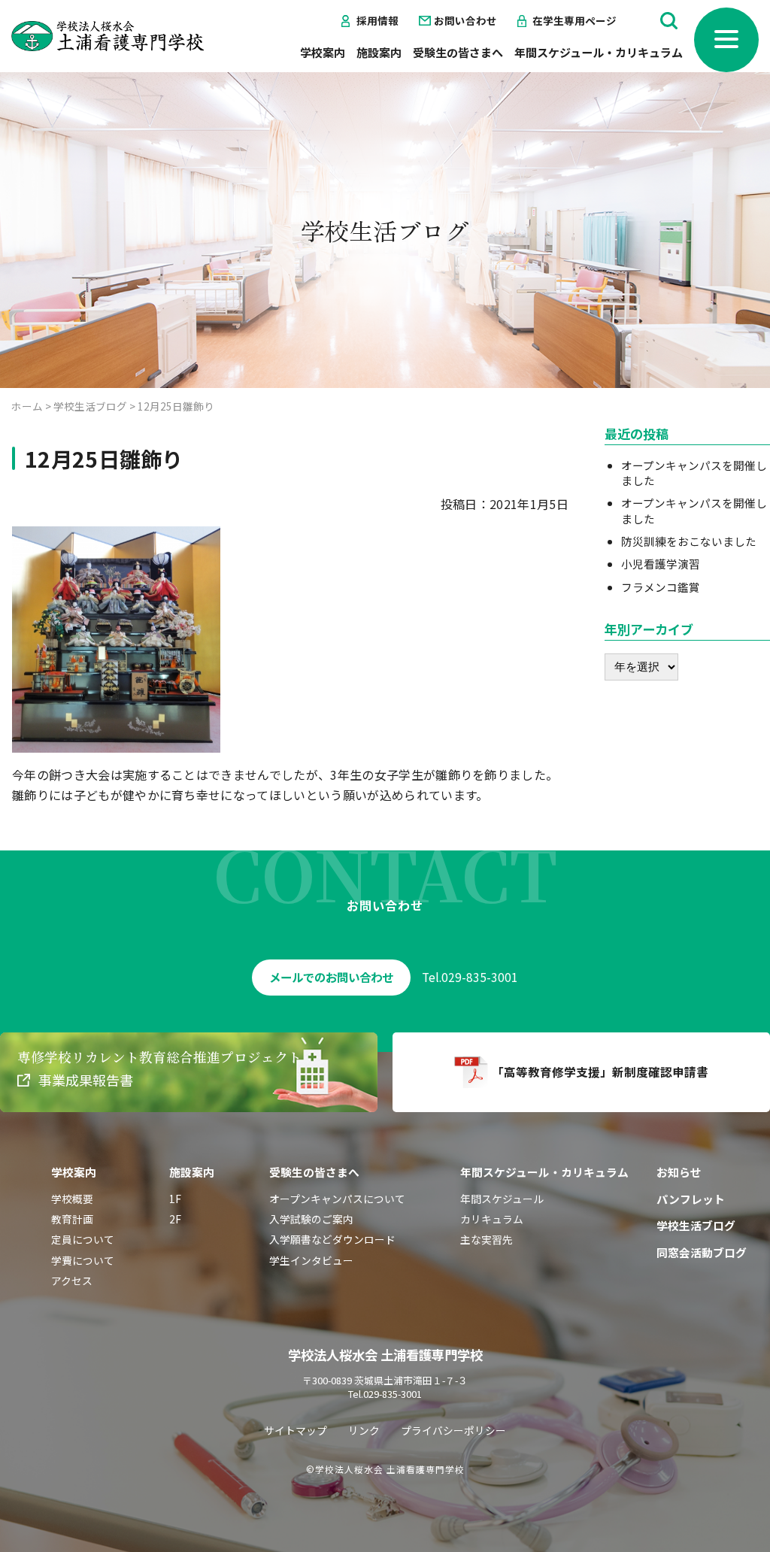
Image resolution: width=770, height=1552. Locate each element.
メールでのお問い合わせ (331, 976)
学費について (82, 1260)
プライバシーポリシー (453, 1430)
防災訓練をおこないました (688, 541)
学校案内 (322, 52)
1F (175, 1198)
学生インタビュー (311, 1260)
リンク (364, 1430)
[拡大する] (200, 545)
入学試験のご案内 (311, 1218)
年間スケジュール (502, 1198)
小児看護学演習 (660, 563)
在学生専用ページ (574, 21)
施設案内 (379, 52)
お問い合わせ (465, 21)
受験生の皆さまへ (458, 52)
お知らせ (679, 1172)
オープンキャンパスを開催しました (694, 472)
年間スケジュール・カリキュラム (598, 52)
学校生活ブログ (695, 1225)
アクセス (71, 1280)
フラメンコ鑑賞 (660, 587)
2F (175, 1218)
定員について (82, 1239)
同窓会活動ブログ (701, 1252)
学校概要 (72, 1198)
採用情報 (377, 21)
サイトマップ (295, 1430)
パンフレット (690, 1199)
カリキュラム (491, 1218)
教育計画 (72, 1218)
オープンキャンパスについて (337, 1198)
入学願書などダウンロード (332, 1239)
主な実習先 (486, 1239)
